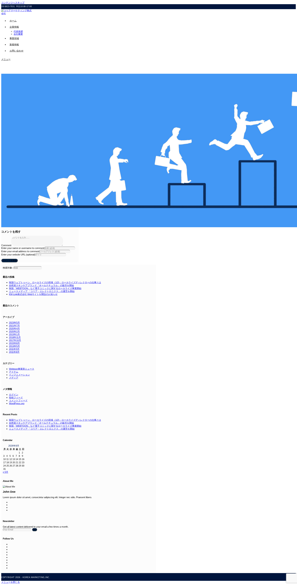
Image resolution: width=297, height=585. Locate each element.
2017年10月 (15, 340)
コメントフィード (18, 400)
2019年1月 (14, 334)
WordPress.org (16, 403)
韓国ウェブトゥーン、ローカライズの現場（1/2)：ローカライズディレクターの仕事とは (55, 282)
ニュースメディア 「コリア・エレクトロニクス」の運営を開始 (42, 291)
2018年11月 (15, 337)
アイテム (13, 371)
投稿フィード (16, 397)
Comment (6, 245)
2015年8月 (14, 343)
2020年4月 (14, 328)
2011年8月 (14, 352)
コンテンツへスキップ (12, 2)
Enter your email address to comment (20, 251)
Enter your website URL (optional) (18, 254)
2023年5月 (14, 322)
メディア (13, 377)
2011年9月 (14, 349)
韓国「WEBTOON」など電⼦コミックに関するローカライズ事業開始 (45, 288)
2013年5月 (14, 346)
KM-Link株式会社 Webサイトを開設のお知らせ (33, 294)
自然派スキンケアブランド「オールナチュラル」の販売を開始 (41, 285)
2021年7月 (14, 325)
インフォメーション (19, 374)
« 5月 (5, 472)
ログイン (13, 394)
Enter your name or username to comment (22, 248)
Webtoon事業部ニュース (21, 369)
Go (34, 529)
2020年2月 (14, 331)
